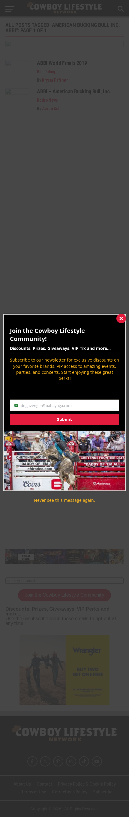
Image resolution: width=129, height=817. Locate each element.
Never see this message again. (64, 500)
